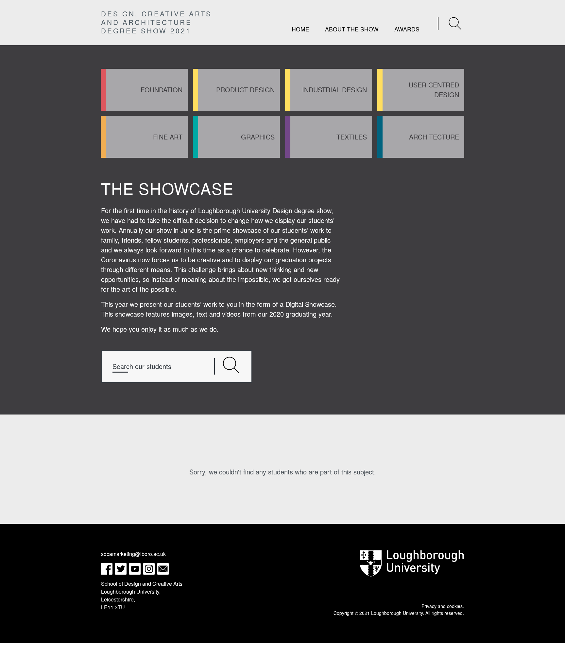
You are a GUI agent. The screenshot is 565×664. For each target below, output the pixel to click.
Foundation (161, 89)
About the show (352, 29)
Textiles (351, 136)
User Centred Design (434, 89)
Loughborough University (397, 613)
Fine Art (167, 136)
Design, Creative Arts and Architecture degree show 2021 (156, 22)
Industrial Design (334, 89)
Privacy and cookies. (442, 606)
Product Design (245, 89)
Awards (406, 29)
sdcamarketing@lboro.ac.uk (133, 554)
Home (300, 29)
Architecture (434, 136)
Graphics (258, 136)
